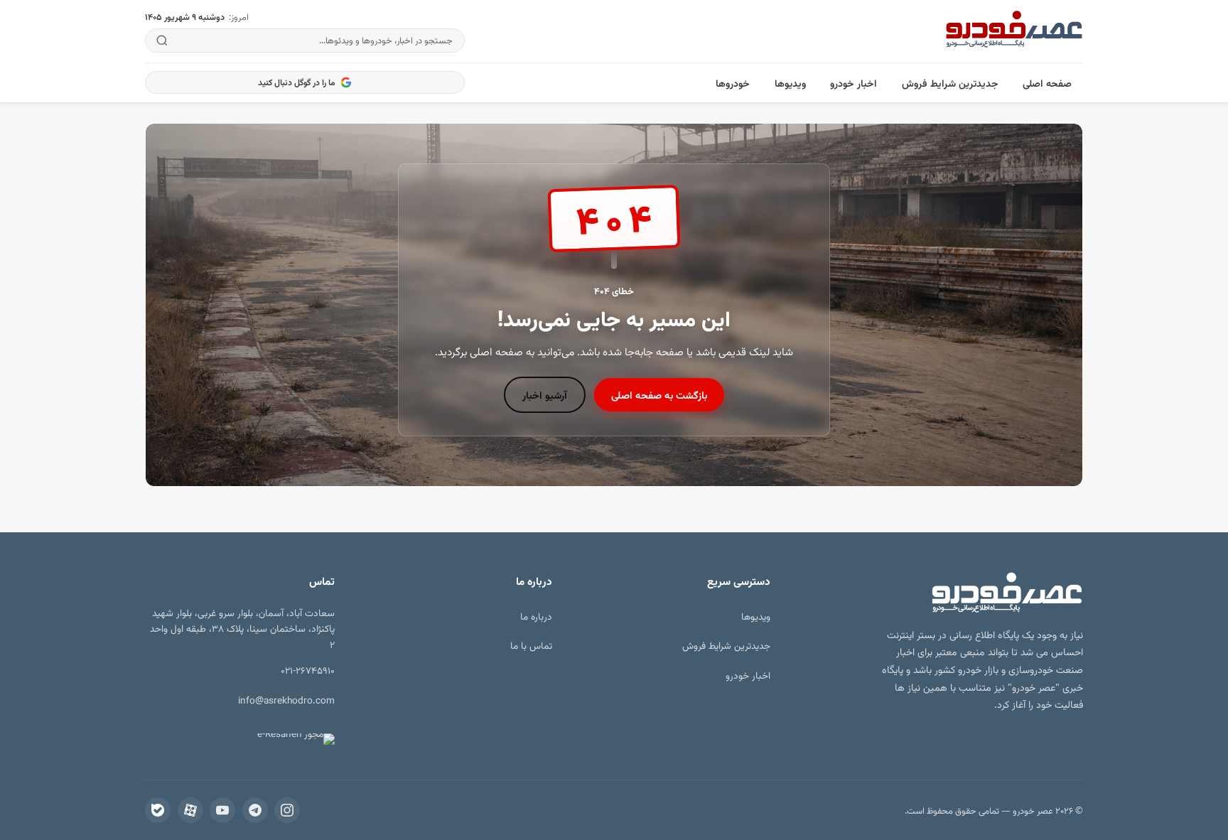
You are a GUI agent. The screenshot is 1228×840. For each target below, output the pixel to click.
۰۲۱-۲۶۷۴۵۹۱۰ (308, 670)
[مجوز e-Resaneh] (289, 739)
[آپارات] (190, 810)
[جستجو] (162, 40)
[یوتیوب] (222, 810)
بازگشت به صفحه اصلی (659, 395)
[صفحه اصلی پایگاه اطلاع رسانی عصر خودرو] (1014, 31)
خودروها (733, 83)
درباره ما (536, 616)
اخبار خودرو (853, 83)
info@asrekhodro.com (286, 699)
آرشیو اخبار (544, 395)
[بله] (158, 810)
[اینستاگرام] (287, 810)
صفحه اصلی (1047, 83)
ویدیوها (790, 83)
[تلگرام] (255, 810)
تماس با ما (531, 645)
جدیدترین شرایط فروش (950, 83)
